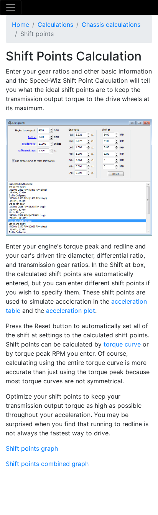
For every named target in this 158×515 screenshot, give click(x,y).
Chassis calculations (111, 24)
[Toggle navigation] (10, 7)
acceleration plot (70, 310)
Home (20, 24)
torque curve (122, 344)
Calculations (55, 24)
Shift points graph (32, 448)
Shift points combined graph (47, 464)
